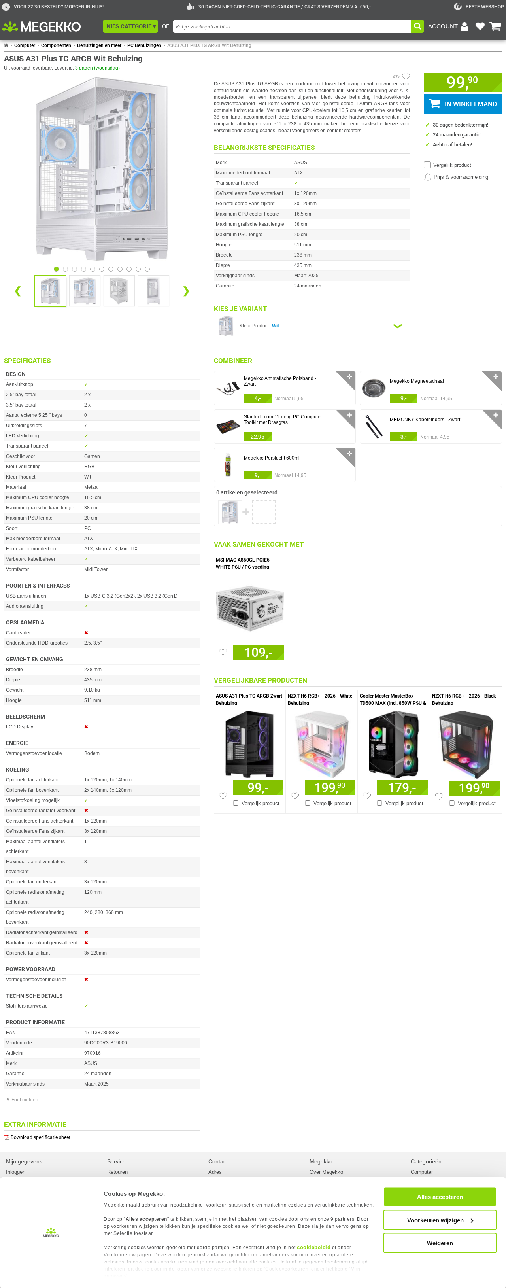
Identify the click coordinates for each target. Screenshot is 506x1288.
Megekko (321, 1161)
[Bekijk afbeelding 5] (101, 269)
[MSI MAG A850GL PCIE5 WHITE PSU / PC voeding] (250, 607)
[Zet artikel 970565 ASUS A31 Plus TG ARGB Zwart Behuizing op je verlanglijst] (223, 796)
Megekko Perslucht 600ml (272, 458)
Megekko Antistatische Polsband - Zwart (280, 381)
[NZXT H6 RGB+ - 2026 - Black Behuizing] (466, 743)
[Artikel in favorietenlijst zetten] (406, 77)
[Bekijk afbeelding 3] (83, 269)
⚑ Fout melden (22, 1100)
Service (116, 1161)
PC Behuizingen (144, 45)
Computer (24, 45)
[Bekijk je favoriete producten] (480, 26)
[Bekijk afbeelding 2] (74, 269)
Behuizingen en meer (99, 45)
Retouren (117, 1172)
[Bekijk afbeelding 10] (147, 269)
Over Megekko (326, 1172)
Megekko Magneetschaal (417, 381)
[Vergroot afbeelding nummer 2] (119, 291)
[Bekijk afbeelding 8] (129, 269)
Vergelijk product (452, 165)
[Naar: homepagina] (6, 45)
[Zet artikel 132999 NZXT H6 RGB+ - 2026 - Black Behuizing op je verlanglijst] (439, 796)
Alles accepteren (440, 1196)
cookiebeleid (313, 1247)
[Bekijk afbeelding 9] (138, 269)
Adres (215, 1172)
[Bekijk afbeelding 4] (92, 269)
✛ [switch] (349, 376)
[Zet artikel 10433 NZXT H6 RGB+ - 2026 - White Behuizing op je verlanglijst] (295, 796)
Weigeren (440, 1243)
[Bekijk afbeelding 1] (65, 269)
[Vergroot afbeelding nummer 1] (85, 291)
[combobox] (292, 26)
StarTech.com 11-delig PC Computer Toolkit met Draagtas (283, 419)
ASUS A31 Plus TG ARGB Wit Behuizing (209, 45)
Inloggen (15, 1172)
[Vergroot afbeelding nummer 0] (50, 291)
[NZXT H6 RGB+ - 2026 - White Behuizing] (321, 742)
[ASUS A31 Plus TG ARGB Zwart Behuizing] (249, 742)
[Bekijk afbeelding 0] (56, 269)
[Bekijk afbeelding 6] (110, 269)
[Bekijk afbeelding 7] (120, 269)
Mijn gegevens (24, 1161)
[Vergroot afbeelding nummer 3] (153, 291)
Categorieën (426, 1161)
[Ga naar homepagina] (50, 26)
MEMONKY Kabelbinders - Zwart (425, 419)
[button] (130, 26)
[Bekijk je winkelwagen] (495, 26)
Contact (218, 1161)
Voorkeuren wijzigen (435, 1219)
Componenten (56, 45)
